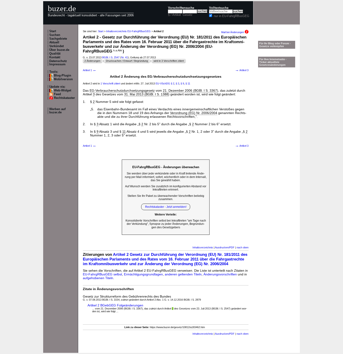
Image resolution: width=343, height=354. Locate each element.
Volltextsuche (218, 8)
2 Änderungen (92, 60)
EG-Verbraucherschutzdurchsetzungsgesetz (122, 90)
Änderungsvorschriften (220, 274)
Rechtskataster (64, 98)
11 (124, 131)
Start (52, 31)
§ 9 (182, 83)
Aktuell (54, 42)
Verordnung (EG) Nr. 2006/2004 (193, 113)
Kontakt (54, 57)
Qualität (54, 53)
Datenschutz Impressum (58, 62)
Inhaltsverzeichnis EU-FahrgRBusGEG (128, 31)
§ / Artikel (174, 15)
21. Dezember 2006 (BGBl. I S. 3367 (190, 90)
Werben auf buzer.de (57, 111)
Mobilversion (63, 79)
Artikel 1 (90, 70)
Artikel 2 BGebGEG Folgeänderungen (115, 305)
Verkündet (56, 46)
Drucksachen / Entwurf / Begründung (127, 60)
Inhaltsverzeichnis (202, 247)
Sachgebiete (58, 38)
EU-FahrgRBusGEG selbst (102, 274)
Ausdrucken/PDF (224, 247)
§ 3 (177, 83)
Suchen (54, 35)
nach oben (242, 247)
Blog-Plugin (62, 75)
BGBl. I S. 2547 (110, 57)
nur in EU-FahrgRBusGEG (231, 16)
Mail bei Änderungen (233, 32)
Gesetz (187, 15)
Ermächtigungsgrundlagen (143, 274)
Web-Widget (62, 90)
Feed (57, 94)
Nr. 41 (124, 57)
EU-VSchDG (163, 83)
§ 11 (188, 83)
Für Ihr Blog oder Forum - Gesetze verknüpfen (275, 45)
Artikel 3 (241, 70)
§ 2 (172, 83)
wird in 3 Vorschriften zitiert (169, 60)
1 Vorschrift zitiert (110, 83)
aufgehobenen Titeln (98, 278)
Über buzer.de (59, 50)
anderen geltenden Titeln (183, 274)
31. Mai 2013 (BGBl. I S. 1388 (146, 94)
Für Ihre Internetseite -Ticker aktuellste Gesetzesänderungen (273, 62)
